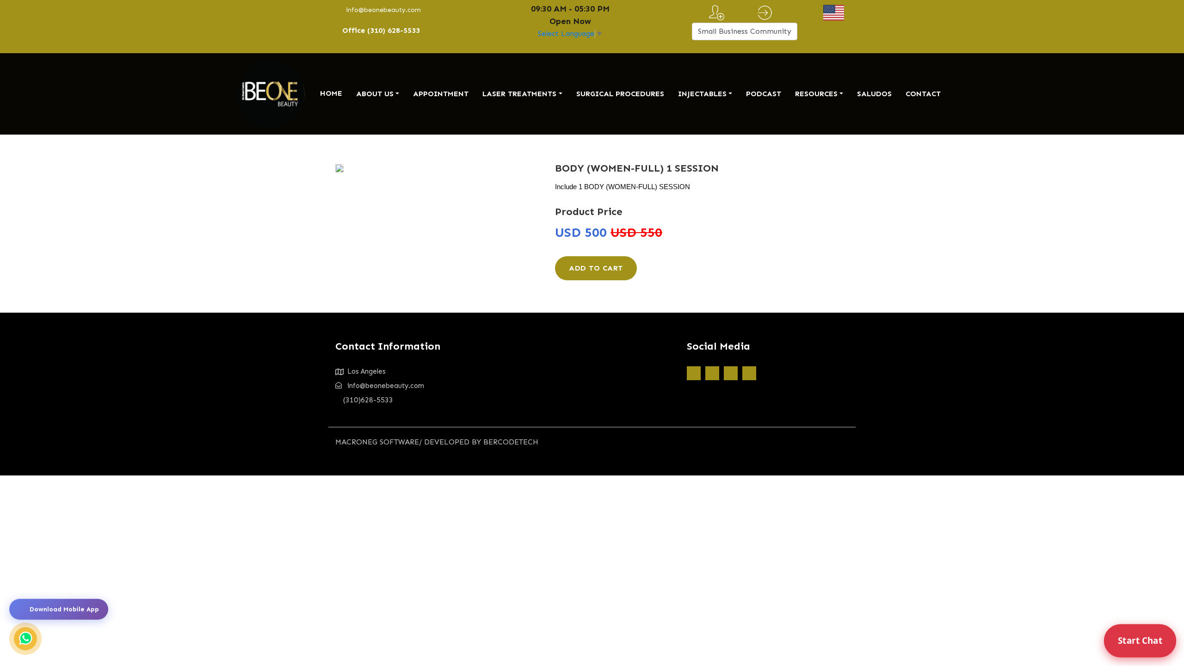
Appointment (441, 93)
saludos (874, 93)
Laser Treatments (519, 93)
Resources (816, 93)
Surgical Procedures (620, 93)
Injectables (702, 93)
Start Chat (1140, 640)
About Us (375, 93)
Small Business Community (744, 31)
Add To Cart (596, 268)
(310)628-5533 (368, 399)
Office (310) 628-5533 (381, 30)
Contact (923, 93)
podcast (763, 93)
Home (331, 93)
